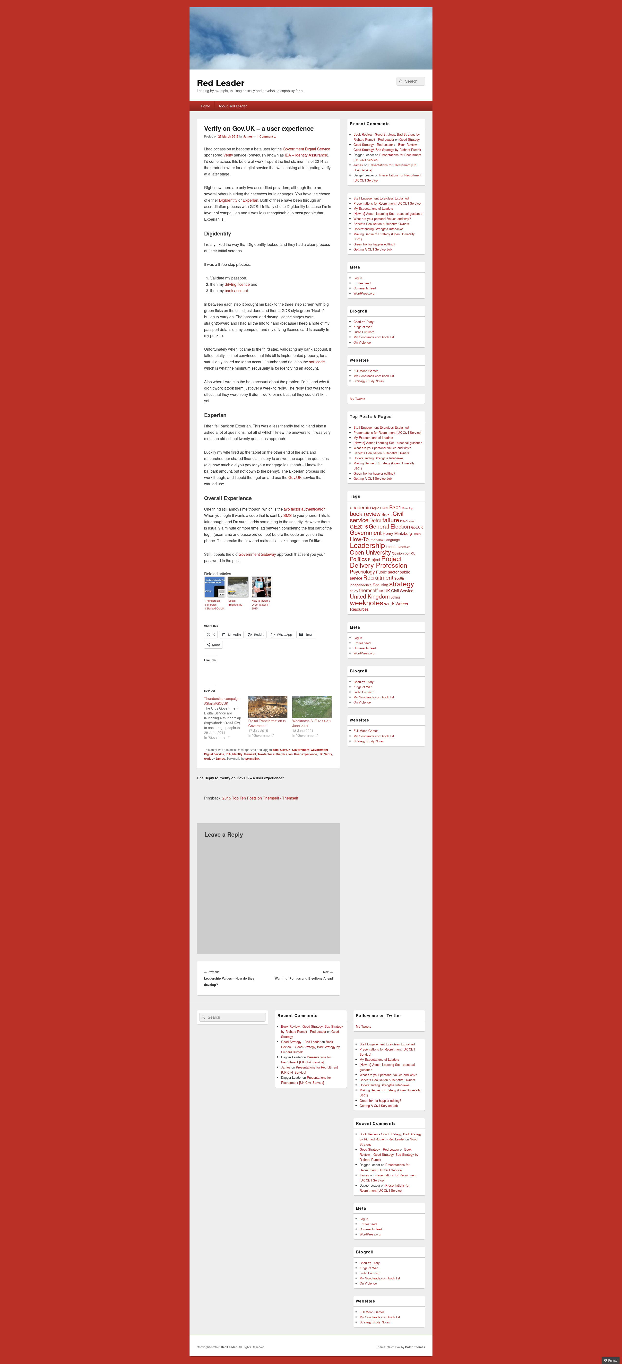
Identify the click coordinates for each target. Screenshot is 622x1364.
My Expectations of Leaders (373, 208)
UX (321, 754)
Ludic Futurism (364, 332)
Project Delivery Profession (378, 562)
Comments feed (365, 288)
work (207, 758)
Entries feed (362, 283)
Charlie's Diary (364, 321)
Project (374, 559)
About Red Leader (233, 106)
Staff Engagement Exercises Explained (381, 198)
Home (205, 106)
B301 (395, 507)
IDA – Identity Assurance (306, 155)
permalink (252, 758)
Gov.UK (295, 477)
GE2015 (359, 526)
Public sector (387, 572)
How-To (359, 539)
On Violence (362, 342)
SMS (287, 515)
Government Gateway (257, 554)
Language (392, 539)
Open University (370, 552)
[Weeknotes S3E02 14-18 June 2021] (312, 707)
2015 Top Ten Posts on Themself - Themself (260, 798)
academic (360, 507)
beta (276, 749)
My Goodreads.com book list (374, 337)
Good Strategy (409, 139)
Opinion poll (401, 553)
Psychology (362, 571)
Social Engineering (235, 602)
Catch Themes (415, 1347)
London (391, 546)
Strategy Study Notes (369, 381)
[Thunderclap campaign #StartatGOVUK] (226, 718)
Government (300, 749)
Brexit (386, 514)
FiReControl (407, 521)
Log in (358, 278)
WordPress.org (364, 293)
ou (413, 553)
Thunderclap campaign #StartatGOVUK (214, 604)
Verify (228, 155)
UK (381, 590)
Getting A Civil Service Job (373, 249)
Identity (237, 754)
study (354, 590)
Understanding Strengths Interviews (379, 228)
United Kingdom (370, 596)
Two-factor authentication (275, 754)
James (248, 136)
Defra (375, 520)
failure (390, 519)
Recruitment (378, 577)
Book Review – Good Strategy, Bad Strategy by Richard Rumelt (310, 1046)
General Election (389, 526)
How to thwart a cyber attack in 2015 (261, 604)
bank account (236, 290)
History (417, 534)
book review (365, 513)
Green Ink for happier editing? (374, 244)
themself (250, 754)
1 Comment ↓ (266, 136)
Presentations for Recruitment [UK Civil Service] (388, 203)
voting (395, 597)
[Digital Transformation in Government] (268, 707)
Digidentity (228, 200)
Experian (250, 200)
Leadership (367, 545)
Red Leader (220, 82)
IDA (228, 754)
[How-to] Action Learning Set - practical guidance (388, 213)
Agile (375, 507)
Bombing (407, 508)
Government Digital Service (306, 149)
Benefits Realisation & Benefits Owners (381, 223)
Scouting (380, 585)
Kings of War (362, 326)
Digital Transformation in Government (267, 723)
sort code (317, 362)
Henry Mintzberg (397, 533)
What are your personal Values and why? (382, 218)
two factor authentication (305, 509)
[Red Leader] (311, 68)
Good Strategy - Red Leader (373, 144)
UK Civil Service (398, 590)
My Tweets (357, 398)
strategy (401, 583)
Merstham (404, 547)
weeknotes (366, 602)
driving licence (237, 284)
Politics (358, 559)
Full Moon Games (366, 370)
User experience (305, 754)
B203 (384, 507)
